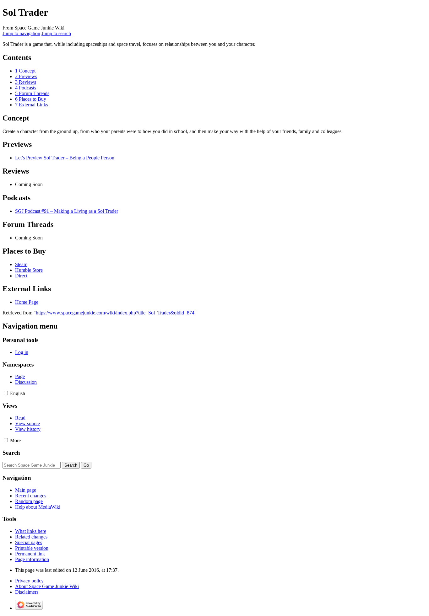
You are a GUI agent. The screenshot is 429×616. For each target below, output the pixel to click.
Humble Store (29, 270)
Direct (21, 275)
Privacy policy (29, 580)
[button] (6, 393)
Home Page (26, 302)
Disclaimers (26, 592)
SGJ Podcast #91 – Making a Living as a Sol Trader (66, 211)
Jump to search (56, 33)
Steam (21, 264)
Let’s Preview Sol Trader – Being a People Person (64, 157)
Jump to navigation (21, 33)
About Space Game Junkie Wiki (47, 586)
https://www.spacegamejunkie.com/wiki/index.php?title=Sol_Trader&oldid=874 (115, 312)
